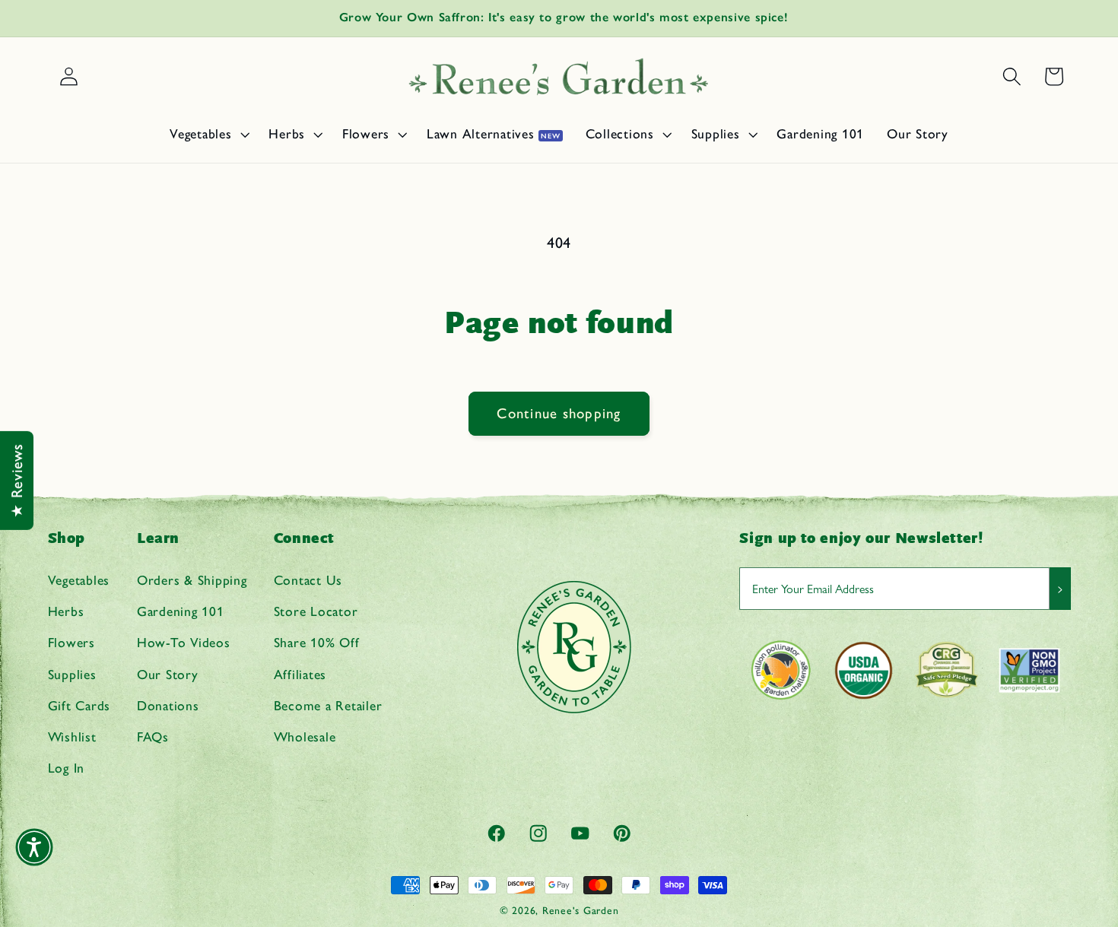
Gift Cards (79, 705)
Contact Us (308, 580)
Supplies (72, 674)
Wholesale (305, 736)
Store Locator (316, 611)
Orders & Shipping (192, 580)
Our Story (168, 674)
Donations (168, 705)
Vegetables (79, 580)
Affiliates (300, 674)
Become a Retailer (328, 705)
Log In (66, 768)
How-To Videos (183, 643)
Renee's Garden (580, 910)
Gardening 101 (180, 611)
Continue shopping (559, 413)
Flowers (71, 643)
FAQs (153, 736)
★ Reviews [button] (17, 480)
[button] (207, 134)
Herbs (66, 611)
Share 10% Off (317, 643)
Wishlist (72, 736)
